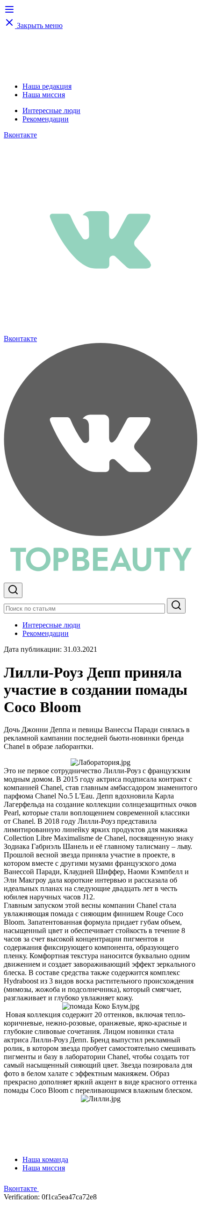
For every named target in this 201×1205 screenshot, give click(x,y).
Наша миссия (43, 95)
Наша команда (45, 1159)
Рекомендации (45, 119)
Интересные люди (51, 110)
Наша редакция (47, 86)
